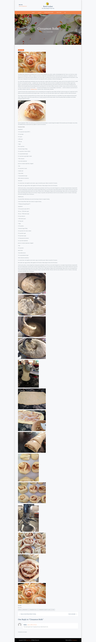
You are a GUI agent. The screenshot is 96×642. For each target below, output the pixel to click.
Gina (20, 605)
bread (20, 609)
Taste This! (59, 12)
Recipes (20, 607)
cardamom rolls (33, 89)
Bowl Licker (48, 6)
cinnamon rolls (33, 609)
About (33, 12)
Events (39, 12)
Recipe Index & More (48, 12)
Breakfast (25, 609)
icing (53, 609)
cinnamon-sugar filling (44, 609)
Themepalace (74, 640)
